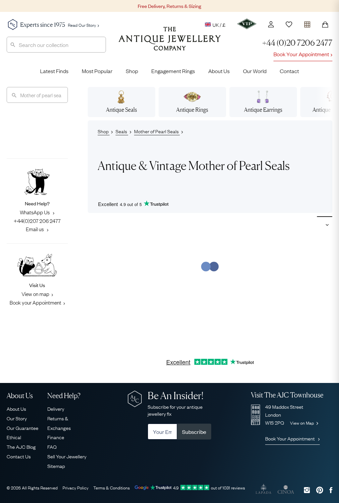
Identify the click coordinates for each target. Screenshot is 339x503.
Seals (121, 109)
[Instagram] (307, 490)
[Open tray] (307, 23)
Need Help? (63, 396)
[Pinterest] (319, 490)
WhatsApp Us (35, 212)
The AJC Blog (21, 446)
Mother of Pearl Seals (157, 131)
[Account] (271, 24)
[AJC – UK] (170, 44)
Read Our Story (82, 24)
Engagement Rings (173, 70)
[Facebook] (330, 490)
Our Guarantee (22, 427)
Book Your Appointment (301, 54)
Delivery (55, 408)
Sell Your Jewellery (66, 456)
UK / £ (219, 24)
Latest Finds (54, 70)
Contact (289, 70)
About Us (219, 70)
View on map (35, 293)
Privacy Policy (75, 487)
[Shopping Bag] (325, 24)
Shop (132, 70)
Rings (192, 109)
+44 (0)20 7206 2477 (297, 43)
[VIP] (246, 24)
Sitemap (56, 465)
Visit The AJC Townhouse (287, 395)
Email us (35, 228)
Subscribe (194, 431)
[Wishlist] (289, 24)
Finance (55, 436)
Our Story (17, 418)
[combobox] (56, 45)
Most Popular (97, 70)
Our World (254, 70)
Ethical (14, 436)
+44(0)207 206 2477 (37, 220)
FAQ (52, 446)
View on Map (302, 422)
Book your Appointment (35, 302)
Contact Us (19, 456)
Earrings (263, 109)
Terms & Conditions (111, 487)
